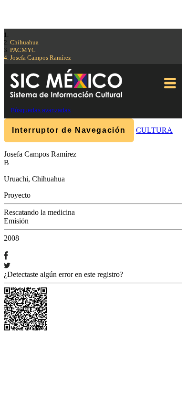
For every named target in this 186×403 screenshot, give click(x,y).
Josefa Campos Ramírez (40, 57)
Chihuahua (24, 42)
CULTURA (154, 130)
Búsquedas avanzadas (41, 110)
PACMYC (23, 49)
